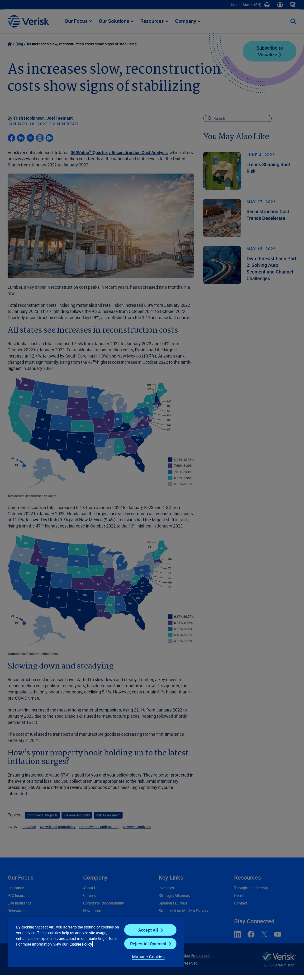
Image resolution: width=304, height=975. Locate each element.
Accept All (148, 930)
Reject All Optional (148, 944)
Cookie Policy (81, 944)
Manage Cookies (148, 957)
